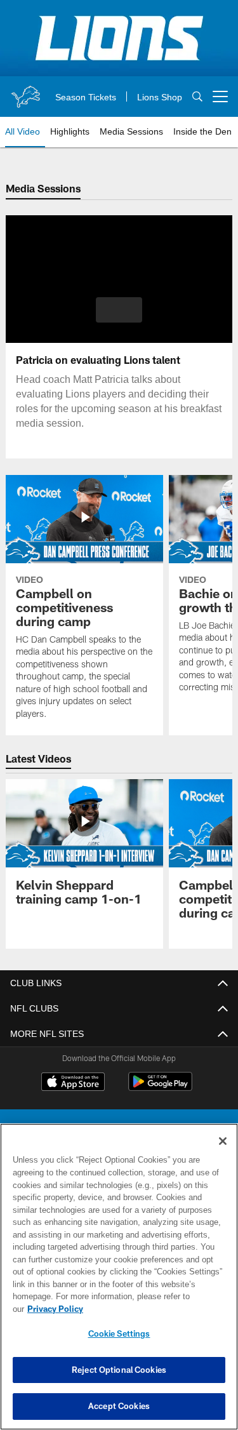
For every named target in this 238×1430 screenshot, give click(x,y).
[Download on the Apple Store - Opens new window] (73, 1083)
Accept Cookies (119, 1406)
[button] (119, 310)
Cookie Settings (119, 1333)
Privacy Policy (153, 1309)
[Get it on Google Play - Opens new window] (160, 1088)
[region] (119, 1283)
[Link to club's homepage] (25, 91)
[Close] (223, 1154)
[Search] (197, 96)
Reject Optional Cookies (119, 1370)
